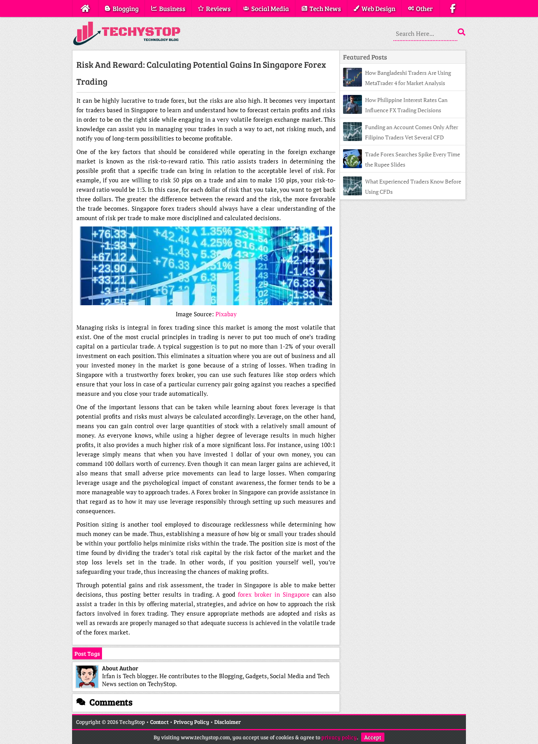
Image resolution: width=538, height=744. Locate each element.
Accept (372, 737)
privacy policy (339, 737)
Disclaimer (227, 721)
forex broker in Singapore (274, 594)
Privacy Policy (191, 721)
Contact (159, 721)
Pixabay (226, 314)
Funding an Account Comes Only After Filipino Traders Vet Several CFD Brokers (400, 137)
